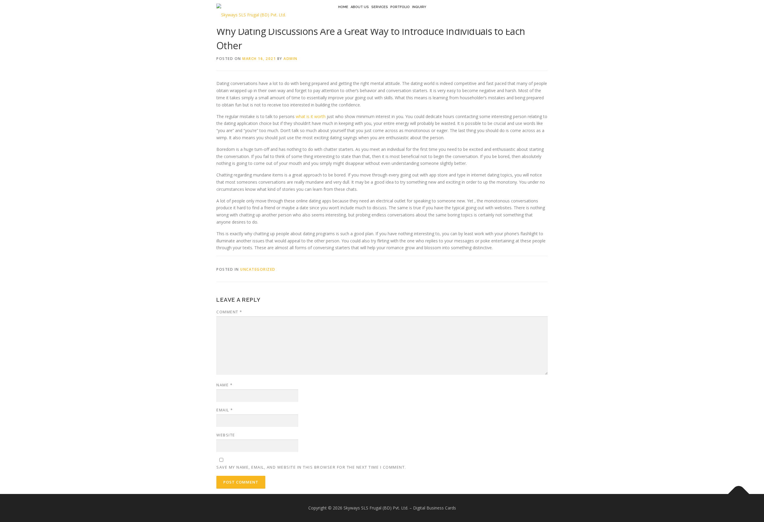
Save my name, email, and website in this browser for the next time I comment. (311, 467)
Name (224, 385)
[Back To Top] (738, 494)
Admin (291, 58)
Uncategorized (257, 269)
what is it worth (311, 116)
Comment (229, 312)
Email (224, 410)
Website (225, 435)
